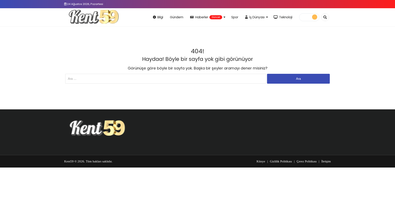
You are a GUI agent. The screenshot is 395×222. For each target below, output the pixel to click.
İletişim (326, 161)
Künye (261, 161)
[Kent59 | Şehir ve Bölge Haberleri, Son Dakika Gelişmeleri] (94, 16)
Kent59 (69, 161)
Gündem (176, 17)
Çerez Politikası (307, 161)
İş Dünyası (257, 17)
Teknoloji (285, 17)
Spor (234, 17)
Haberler (207, 17)
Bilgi (160, 17)
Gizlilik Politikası (281, 161)
